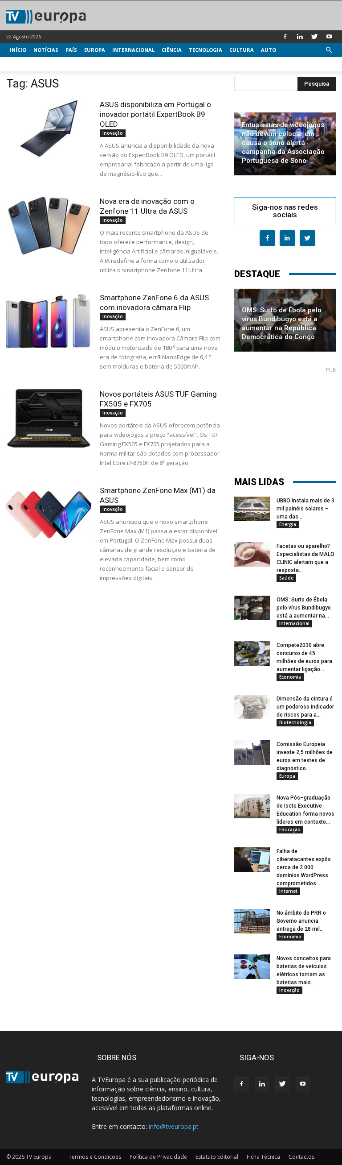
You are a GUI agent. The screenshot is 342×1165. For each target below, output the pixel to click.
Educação (290, 829)
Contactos (301, 1157)
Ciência (172, 49)
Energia (287, 524)
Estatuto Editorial (216, 1157)
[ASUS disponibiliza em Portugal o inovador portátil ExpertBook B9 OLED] (48, 129)
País (71, 49)
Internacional (133, 49)
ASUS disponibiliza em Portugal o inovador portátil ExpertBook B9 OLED (155, 114)
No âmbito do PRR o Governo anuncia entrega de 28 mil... (301, 921)
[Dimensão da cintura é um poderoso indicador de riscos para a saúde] (252, 707)
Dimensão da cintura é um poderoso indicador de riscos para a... (305, 707)
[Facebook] (285, 36)
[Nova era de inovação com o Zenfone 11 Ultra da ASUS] (48, 225)
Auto (268, 49)
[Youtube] (329, 36)
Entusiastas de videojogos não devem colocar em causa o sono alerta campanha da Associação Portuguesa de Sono (283, 143)
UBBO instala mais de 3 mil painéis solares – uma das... (305, 509)
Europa (94, 49)
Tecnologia (205, 49)
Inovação (112, 133)
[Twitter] (314, 36)
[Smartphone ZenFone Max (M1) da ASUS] (48, 514)
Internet (288, 891)
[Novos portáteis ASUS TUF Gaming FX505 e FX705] (48, 418)
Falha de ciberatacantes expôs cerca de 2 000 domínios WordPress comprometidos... (304, 867)
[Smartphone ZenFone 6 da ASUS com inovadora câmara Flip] (48, 322)
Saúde (286, 578)
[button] (329, 50)
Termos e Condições (95, 1157)
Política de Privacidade (158, 1157)
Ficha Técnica (263, 1157)
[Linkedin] (299, 36)
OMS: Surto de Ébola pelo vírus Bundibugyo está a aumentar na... (304, 608)
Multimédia (26, 64)
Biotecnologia (295, 722)
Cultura (241, 49)
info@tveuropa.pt (174, 1126)
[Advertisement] (285, 417)
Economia (290, 677)
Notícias (45, 49)
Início (18, 49)
